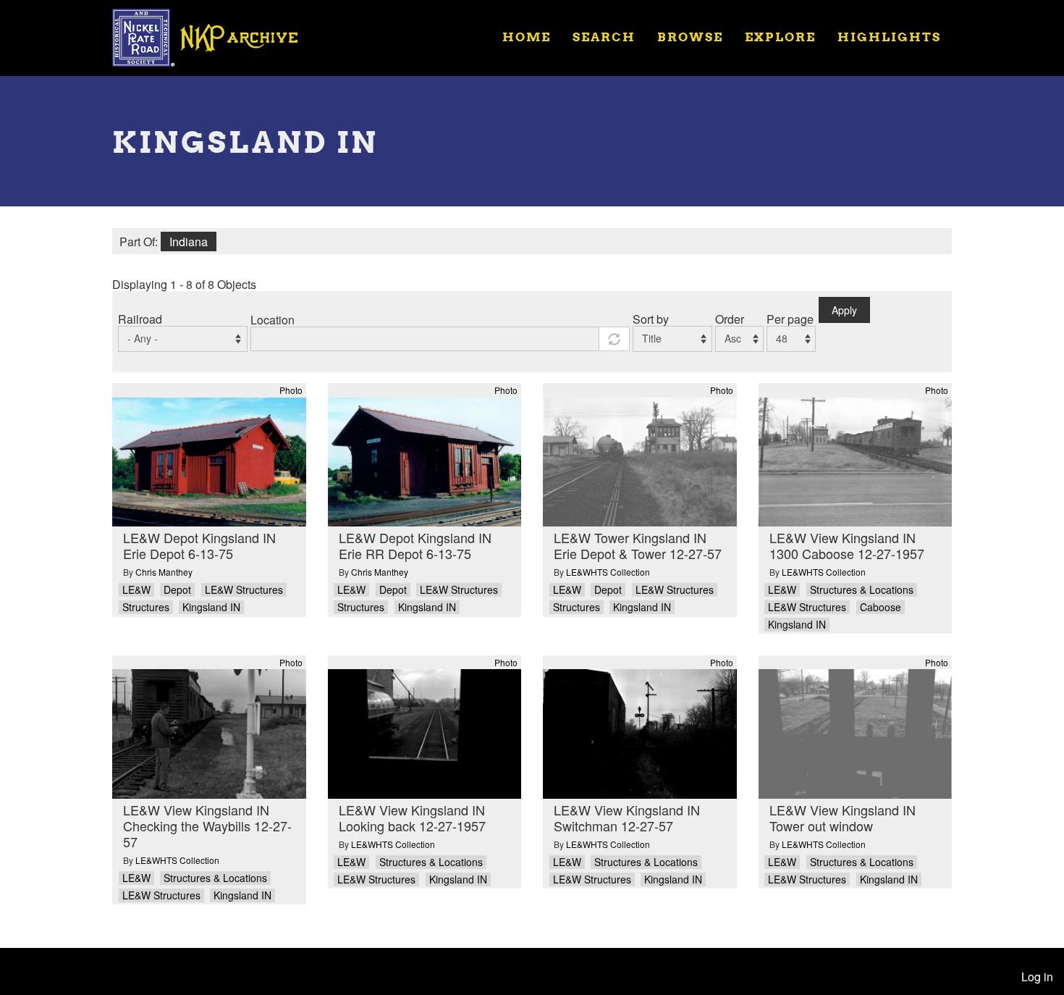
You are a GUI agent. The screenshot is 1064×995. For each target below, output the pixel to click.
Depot (177, 590)
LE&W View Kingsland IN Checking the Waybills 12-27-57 (207, 825)
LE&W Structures (244, 590)
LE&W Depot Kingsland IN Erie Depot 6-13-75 (199, 545)
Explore (780, 36)
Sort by (651, 319)
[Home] (214, 36)
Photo (291, 390)
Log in (1037, 976)
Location (272, 320)
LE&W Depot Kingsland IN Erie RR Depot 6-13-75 (415, 545)
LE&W (136, 590)
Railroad (140, 319)
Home (526, 36)
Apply (844, 310)
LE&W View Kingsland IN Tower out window (842, 817)
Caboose (880, 607)
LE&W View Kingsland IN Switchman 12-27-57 (627, 817)
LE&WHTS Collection (608, 572)
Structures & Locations (861, 590)
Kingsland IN (211, 607)
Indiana (188, 241)
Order (729, 319)
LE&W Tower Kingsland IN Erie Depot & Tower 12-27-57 (638, 545)
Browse (690, 36)
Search (604, 36)
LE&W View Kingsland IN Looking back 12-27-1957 (412, 817)
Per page (790, 319)
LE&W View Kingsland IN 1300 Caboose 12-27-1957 (846, 545)
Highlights (889, 36)
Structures (145, 607)
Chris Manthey (164, 572)
